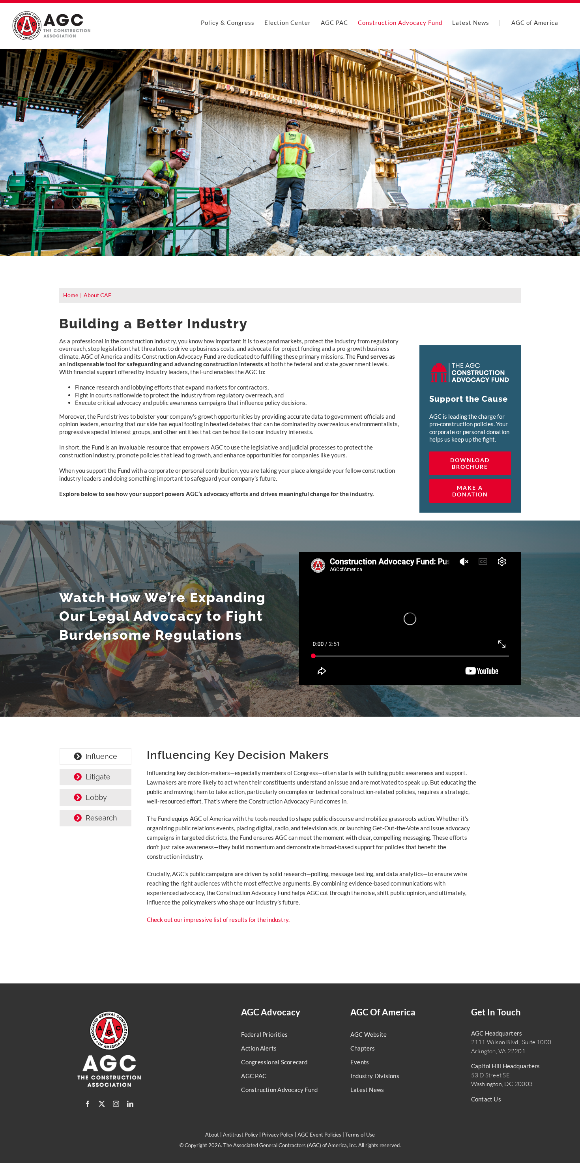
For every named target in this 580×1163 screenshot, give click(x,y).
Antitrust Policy (240, 1134)
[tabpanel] (312, 840)
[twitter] (102, 1104)
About (212, 1134)
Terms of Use (360, 1134)
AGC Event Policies (319, 1134)
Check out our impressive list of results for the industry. (218, 919)
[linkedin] (130, 1104)
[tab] (95, 756)
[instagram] (116, 1104)
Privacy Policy (278, 1134)
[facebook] (87, 1104)
